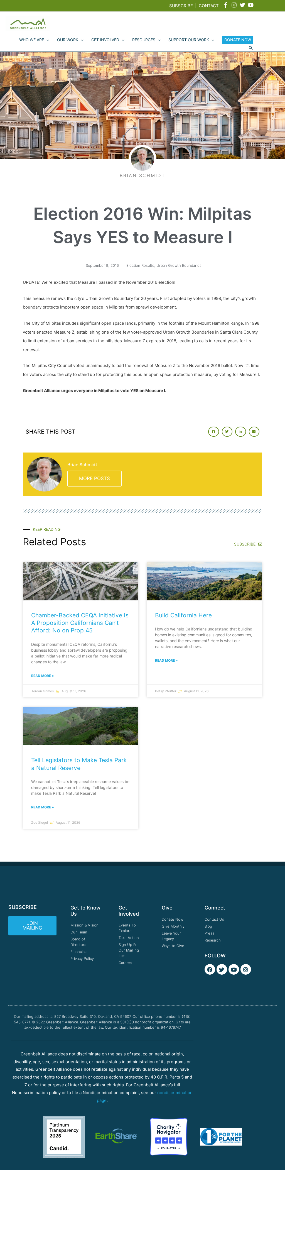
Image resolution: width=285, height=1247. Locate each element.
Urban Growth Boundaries (179, 265)
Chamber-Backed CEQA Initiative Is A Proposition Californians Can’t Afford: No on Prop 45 (80, 623)
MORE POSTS (94, 478)
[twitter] (243, 5)
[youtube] (251, 5)
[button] (250, 48)
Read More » (42, 676)
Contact (209, 5)
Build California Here (183, 615)
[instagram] (235, 5)
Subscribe (181, 5)
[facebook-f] (226, 5)
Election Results (140, 265)
